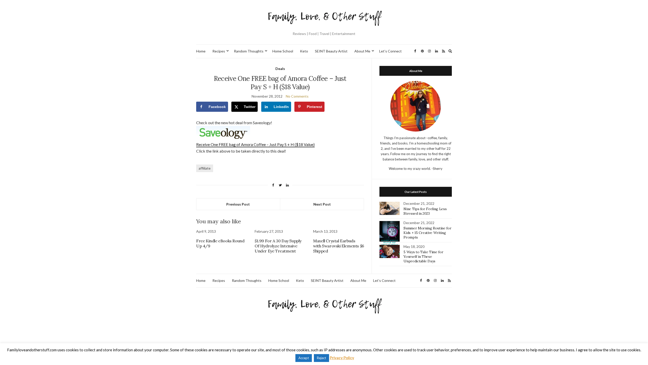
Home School (282, 51)
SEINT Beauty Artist (331, 51)
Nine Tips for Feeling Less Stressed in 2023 (425, 211)
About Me (362, 51)
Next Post (322, 204)
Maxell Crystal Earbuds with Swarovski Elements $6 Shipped (338, 245)
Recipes (218, 51)
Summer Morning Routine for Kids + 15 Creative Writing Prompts (427, 233)
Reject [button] (321, 358)
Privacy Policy (342, 357)
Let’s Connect (390, 51)
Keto (304, 51)
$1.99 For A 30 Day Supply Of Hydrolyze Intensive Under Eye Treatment (278, 245)
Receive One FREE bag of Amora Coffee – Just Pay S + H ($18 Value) (255, 144)
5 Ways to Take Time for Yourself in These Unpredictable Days (423, 256)
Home (201, 51)
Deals (280, 68)
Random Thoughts (249, 51)
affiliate (205, 168)
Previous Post (238, 204)
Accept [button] (303, 358)
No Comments (297, 96)
